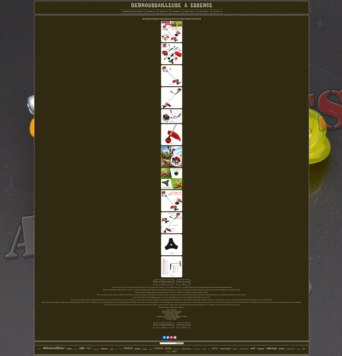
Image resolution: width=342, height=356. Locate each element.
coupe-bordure (225, 349)
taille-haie (271, 348)
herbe (215, 348)
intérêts (137, 349)
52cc (89, 348)
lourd (168, 352)
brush (120, 349)
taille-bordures (197, 349)
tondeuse (150, 349)
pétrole (235, 349)
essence (158, 348)
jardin (168, 348)
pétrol (39, 349)
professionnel (291, 349)
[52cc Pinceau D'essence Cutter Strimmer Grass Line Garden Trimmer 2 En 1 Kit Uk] (171, 32)
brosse (128, 348)
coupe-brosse (96, 349)
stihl (81, 348)
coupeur (261, 348)
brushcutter (176, 349)
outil (252, 348)
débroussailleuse (54, 348)
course (298, 349)
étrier (209, 349)
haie (116, 349)
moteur (282, 348)
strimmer (104, 348)
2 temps (144, 349)
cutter (303, 349)
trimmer (112, 349)
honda (204, 349)
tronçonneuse (244, 349)
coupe (69, 348)
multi (174, 351)
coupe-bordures (186, 349)
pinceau (75, 349)
